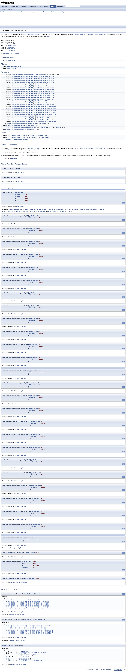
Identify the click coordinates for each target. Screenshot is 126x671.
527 (12, 416)
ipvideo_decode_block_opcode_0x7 (22, 89)
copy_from (15, 74)
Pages (63, 12)
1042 (12, 664)
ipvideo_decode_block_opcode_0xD (22, 101)
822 (12, 506)
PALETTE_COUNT (12, 68)
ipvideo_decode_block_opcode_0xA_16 (23, 114)
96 (11, 236)
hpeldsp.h (11, 47)
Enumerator (49, 12)
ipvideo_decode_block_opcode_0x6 (22, 87)
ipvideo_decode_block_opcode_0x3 (22, 82)
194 (12, 314)
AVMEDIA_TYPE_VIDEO (24, 653)
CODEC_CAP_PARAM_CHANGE (36, 660)
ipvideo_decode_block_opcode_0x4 (22, 84)
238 (12, 326)
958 (12, 557)
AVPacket (58, 127)
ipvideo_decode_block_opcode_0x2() (74, 209)
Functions (24, 12)
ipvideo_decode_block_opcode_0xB (22, 97)
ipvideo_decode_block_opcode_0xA (22, 95)
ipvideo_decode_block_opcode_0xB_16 (23, 116)
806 (12, 493)
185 (12, 301)
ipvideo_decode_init (18, 125)
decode (8, 659)
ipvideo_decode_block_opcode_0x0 (22, 76)
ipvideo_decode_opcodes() (18, 614)
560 (12, 442)
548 (12, 429)
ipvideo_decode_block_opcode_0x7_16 (23, 108)
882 (12, 612)
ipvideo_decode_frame (19, 127)
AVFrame (32, 74)
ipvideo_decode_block (18, 135)
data (45, 127)
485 (12, 391)
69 (11, 206)
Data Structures (6, 12)
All (1, 12)
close (8, 658)
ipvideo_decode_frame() (17, 548)
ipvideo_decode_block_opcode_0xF (22, 104)
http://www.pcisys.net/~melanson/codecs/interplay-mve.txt (90, 34)
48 (11, 181)
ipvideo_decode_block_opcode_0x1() (52, 209)
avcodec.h (11, 44)
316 (12, 339)
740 (12, 481)
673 (12, 468)
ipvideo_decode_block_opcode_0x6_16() (59, 211)
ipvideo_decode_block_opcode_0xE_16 (23, 121)
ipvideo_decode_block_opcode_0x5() (34, 211)
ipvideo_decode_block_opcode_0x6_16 (23, 106)
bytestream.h (12, 45)
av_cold (7, 125)
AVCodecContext (30, 125)
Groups (60, 12)
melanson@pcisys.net (34, 34)
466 (12, 378)
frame (52, 76)
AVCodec (8, 139)
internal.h (11, 50)
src (37, 74)
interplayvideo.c (14, 158)
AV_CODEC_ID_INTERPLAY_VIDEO (27, 654)
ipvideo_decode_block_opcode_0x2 (22, 80)
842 (12, 519)
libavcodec (3, 26)
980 (12, 573)
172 (12, 288)
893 (12, 637)
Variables (29, 12)
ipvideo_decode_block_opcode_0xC (22, 99)
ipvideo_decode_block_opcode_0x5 (22, 86)
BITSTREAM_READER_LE (14, 66)
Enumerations (42, 12)
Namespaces (14, 12)
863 (12, 532)
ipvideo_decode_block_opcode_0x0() (30, 209)
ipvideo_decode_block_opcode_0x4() (12, 211)
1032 (12, 582)
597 (12, 455)
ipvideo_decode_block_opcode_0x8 (22, 91)
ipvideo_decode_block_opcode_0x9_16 (23, 112)
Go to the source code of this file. (10, 53)
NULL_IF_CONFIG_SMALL (25, 652)
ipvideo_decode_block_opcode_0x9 (22, 93)
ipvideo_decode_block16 (19, 137)
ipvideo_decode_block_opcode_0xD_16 (23, 119)
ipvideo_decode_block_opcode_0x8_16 (23, 110)
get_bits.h (11, 48)
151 (12, 275)
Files (20, 12)
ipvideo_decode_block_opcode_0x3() (96, 209)
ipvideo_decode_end (18, 129)
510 (12, 403)
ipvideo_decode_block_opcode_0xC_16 (23, 118)
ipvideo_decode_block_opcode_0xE (22, 103)
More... (48, 36)
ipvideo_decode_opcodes (19, 123)
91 (11, 224)
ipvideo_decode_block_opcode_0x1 (22, 78)
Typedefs (35, 12)
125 (12, 262)
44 (11, 172)
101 (12, 249)
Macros (55, 12)
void (10, 123)
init (7, 657)
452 (12, 365)
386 (12, 352)
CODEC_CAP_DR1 (22, 660)
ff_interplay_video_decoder (20, 139)
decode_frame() (15, 209)
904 (12, 545)
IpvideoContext (10, 60)
